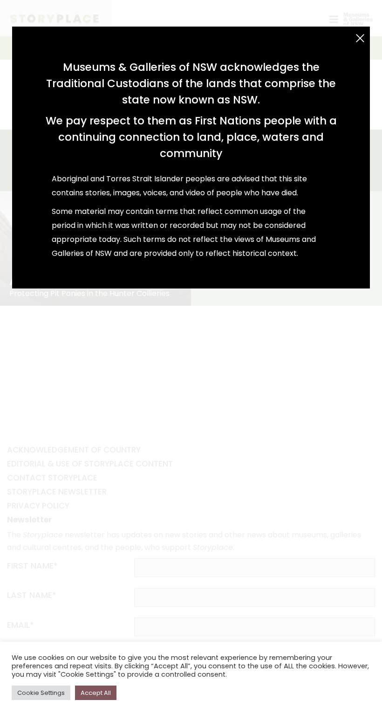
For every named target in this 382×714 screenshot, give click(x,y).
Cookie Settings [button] (41, 692)
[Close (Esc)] (360, 38)
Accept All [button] (96, 692)
